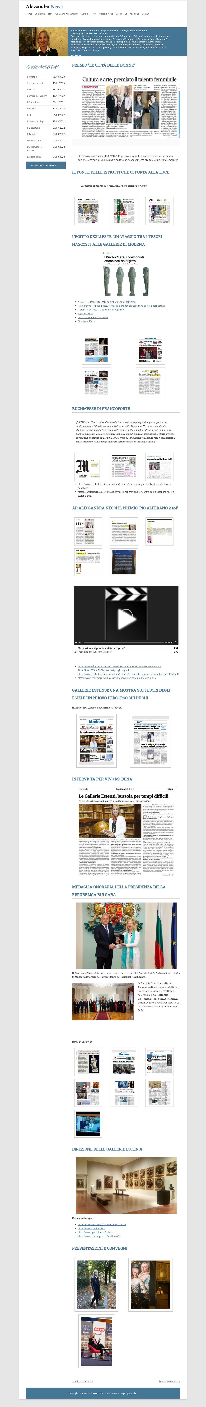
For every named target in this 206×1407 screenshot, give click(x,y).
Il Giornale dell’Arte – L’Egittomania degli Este (101, 309)
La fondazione (132, 13)
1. (99, 648)
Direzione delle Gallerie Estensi (107, 1149)
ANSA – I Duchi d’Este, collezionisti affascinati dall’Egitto (107, 301)
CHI (29, 114)
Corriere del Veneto (37, 95)
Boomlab (133, 1393)
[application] (126, 615)
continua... (78, 56)
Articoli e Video (106, 13)
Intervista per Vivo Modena (102, 779)
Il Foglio (31, 108)
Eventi (119, 13)
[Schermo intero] (176, 642)
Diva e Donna (34, 140)
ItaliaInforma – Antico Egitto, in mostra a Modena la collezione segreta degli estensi (121, 305)
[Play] (76, 642)
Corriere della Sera (36, 83)
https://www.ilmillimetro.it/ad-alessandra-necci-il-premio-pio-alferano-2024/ (117, 677)
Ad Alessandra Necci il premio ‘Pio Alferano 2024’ (125, 507)
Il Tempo (31, 134)
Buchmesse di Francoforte (101, 408)
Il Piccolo (31, 89)
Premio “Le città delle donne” (103, 65)
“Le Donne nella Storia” (66, 13)
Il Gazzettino (33, 102)
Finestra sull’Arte (86, 321)
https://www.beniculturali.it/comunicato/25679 (102, 1224)
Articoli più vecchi (82, 1381)
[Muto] (172, 642)
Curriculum (40, 13)
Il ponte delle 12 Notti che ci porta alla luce (120, 172)
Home (29, 13)
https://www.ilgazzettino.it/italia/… (95, 1232)
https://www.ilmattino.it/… (91, 1228)
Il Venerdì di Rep (35, 121)
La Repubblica (34, 156)
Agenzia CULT (85, 313)
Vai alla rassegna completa (45, 165)
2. (93, 651)
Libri (50, 13)
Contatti (146, 13)
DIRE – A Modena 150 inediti (93, 317)
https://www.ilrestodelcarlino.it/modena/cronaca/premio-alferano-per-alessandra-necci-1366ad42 (128, 674)
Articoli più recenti (169, 1381)
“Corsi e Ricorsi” (88, 13)
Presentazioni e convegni (99, 1248)
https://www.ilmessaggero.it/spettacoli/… (99, 1236)
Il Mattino (32, 76)
